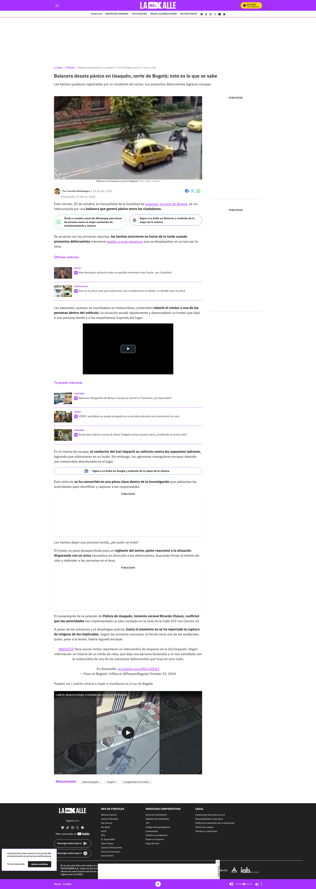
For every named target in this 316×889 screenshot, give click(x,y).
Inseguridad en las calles (136, 782)
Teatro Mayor (107, 844)
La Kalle (58, 67)
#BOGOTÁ (66, 649)
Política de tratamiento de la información (214, 823)
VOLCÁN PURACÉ (188, 14)
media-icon (158, 884)
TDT (147, 823)
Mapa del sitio (152, 844)
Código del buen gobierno (158, 827)
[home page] (158, 5)
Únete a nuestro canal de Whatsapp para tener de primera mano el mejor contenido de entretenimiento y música (93, 222)
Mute (231, 884)
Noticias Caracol (109, 815)
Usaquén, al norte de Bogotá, (166, 204)
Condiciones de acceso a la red (210, 815)
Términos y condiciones (206, 831)
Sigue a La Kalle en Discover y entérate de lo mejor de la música (167, 220)
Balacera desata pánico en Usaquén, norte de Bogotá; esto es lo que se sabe (117, 67)
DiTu (103, 835)
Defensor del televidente (157, 819)
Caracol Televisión (109, 819)
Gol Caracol (106, 823)
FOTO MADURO (139, 14)
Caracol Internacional (111, 848)
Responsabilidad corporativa (209, 819)
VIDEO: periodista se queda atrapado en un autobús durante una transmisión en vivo (129, 416)
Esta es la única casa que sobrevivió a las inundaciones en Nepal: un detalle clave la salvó (132, 290)
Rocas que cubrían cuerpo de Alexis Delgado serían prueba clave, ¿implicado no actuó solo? (133, 434)
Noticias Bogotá (90, 782)
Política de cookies (204, 827)
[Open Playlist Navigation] (261, 884)
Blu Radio (105, 827)
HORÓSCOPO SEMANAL (117, 14)
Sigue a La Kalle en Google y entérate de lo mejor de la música (130, 470)
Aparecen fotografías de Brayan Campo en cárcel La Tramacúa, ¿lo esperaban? (125, 398)
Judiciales (79, 393)
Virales (77, 411)
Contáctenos (152, 831)
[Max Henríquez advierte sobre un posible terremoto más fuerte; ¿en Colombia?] (63, 273)
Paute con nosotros (155, 839)
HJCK (103, 831)
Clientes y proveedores (156, 835)
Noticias (70, 67)
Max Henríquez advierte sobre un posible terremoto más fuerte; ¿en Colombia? (125, 272)
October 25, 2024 (163, 673)
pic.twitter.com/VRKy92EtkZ (138, 669)
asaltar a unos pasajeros (125, 241)
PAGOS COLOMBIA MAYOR (163, 14)
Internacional (81, 286)
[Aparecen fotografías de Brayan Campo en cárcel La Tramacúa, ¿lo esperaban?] (63, 398)
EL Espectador (108, 839)
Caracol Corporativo (110, 852)
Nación (77, 268)
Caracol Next (107, 856)
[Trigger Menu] (57, 5)
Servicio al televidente (156, 815)
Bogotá (111, 782)
